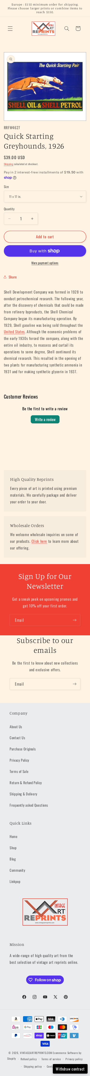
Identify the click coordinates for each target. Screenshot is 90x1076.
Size (6, 186)
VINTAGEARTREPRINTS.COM (36, 1053)
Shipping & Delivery (23, 793)
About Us (16, 726)
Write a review (45, 419)
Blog (13, 858)
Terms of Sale (19, 771)
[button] (10, 28)
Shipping (8, 164)
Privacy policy (74, 1059)
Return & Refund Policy (26, 782)
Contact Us (17, 737)
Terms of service (51, 1059)
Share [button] (13, 276)
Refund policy (29, 1059)
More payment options (45, 263)
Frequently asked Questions (29, 805)
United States (14, 331)
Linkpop (15, 881)
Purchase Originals (23, 748)
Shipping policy (33, 1066)
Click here (39, 541)
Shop (13, 847)
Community (17, 870)
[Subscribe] (74, 620)
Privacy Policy (19, 760)
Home (14, 836)
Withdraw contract (70, 1069)
